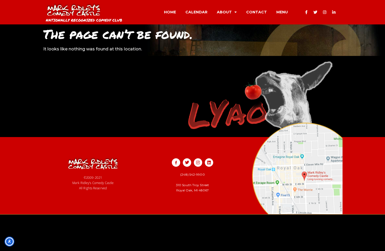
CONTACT (256, 12)
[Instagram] (325, 12)
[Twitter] (316, 12)
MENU (282, 12)
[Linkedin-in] (334, 12)
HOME (170, 12)
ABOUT (224, 12)
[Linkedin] (209, 162)
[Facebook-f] (306, 12)
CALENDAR (196, 12)
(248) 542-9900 (192, 174)
